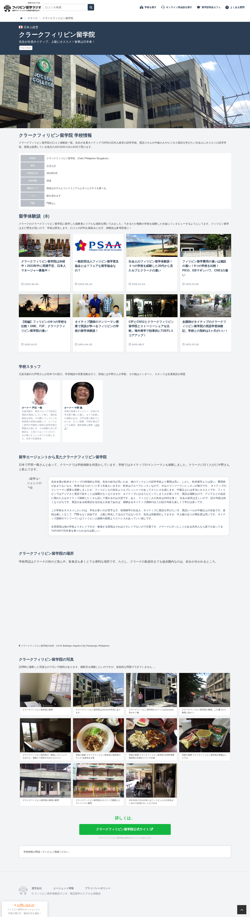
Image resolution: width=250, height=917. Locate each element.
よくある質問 (237, 7)
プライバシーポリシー (98, 888)
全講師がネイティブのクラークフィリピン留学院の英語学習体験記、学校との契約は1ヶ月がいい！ (205, 326)
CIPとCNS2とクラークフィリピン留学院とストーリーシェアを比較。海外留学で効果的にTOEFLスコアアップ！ (151, 328)
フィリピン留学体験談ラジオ (23, 7)
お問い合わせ (26, 905)
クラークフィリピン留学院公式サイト (122, 829)
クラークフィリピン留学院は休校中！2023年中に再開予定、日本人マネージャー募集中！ (43, 266)
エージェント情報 (63, 888)
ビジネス (26, 48)
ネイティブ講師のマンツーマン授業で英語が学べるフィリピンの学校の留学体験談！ (97, 326)
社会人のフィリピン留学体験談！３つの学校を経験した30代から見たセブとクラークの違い (151, 266)
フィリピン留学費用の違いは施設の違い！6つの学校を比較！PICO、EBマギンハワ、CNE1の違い (205, 268)
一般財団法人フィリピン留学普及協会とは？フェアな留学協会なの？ (97, 266)
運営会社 (37, 888)
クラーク (51, 165)
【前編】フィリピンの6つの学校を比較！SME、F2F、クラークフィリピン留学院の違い (44, 326)
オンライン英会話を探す (179, 7)
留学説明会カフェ (211, 7)
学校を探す (150, 7)
